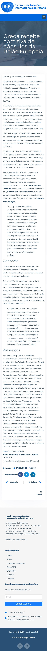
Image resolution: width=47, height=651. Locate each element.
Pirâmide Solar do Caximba (21, 192)
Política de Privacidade (16, 540)
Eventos (10, 575)
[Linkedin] (27, 646)
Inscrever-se (23, 604)
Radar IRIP (11, 567)
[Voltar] (41, 492)
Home (9, 556)
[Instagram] (20, 646)
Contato (10, 579)
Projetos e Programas (16, 563)
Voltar (39, 494)
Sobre (9, 559)
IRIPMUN (11, 571)
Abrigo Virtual (28, 638)
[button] (44, 17)
